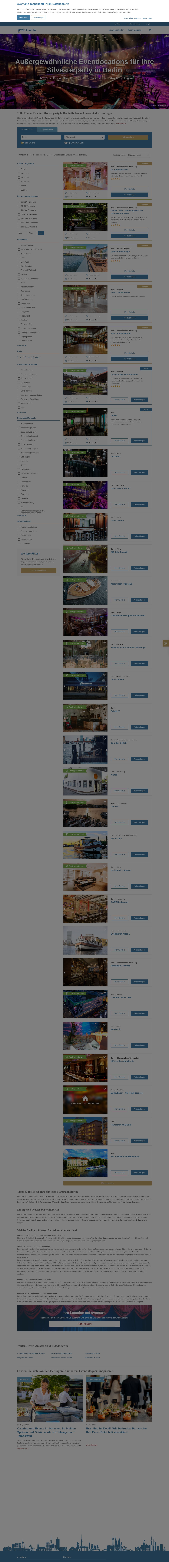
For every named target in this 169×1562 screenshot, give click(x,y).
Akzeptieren (24, 17)
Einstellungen (38, 17)
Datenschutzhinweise (132, 18)
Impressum (147, 18)
